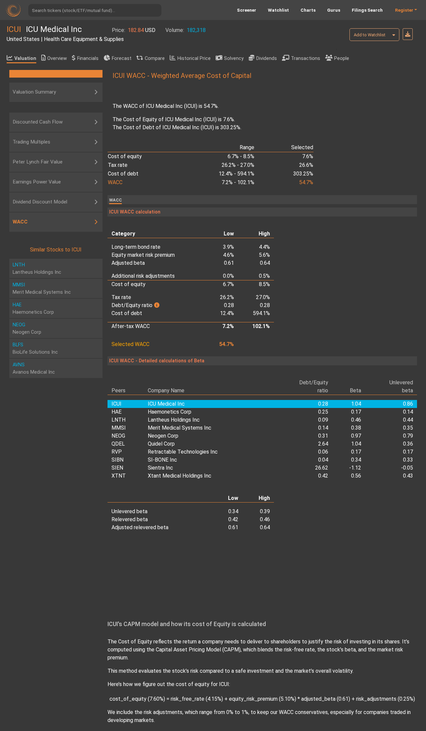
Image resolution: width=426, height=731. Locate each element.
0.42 (323, 476)
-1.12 (355, 468)
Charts (308, 10)
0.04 (323, 460)
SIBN (117, 460)
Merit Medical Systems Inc (179, 428)
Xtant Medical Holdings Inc (179, 476)
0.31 (323, 436)
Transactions (305, 58)
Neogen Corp (163, 436)
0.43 (408, 476)
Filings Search (367, 10)
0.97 (356, 436)
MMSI (118, 428)
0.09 (323, 420)
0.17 (356, 412)
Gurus (333, 10)
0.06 (323, 452)
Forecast (121, 58)
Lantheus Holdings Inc (174, 420)
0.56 (356, 476)
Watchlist (278, 10)
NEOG (118, 436)
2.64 (323, 444)
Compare (155, 58)
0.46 (356, 420)
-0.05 (407, 468)
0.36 (408, 444)
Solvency (234, 58)
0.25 (323, 412)
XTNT (118, 476)
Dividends (266, 58)
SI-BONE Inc (162, 460)
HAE (116, 412)
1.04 (356, 444)
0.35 (408, 428)
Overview (57, 58)
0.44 (408, 420)
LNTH (118, 420)
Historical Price (194, 58)
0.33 (408, 460)
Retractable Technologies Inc (183, 452)
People (341, 58)
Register (404, 10)
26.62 (321, 468)
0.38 (356, 428)
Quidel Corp (161, 444)
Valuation (25, 58)
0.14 (408, 412)
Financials (88, 58)
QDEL (118, 444)
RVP (116, 452)
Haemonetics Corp (169, 412)
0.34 (356, 460)
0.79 (408, 436)
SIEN (117, 468)
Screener (246, 10)
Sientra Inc (160, 468)
